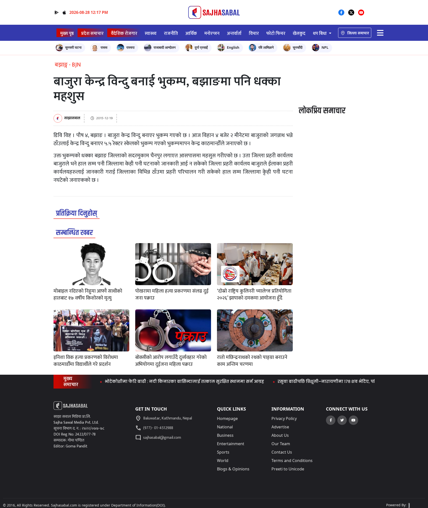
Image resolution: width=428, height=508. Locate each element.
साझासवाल (72, 118)
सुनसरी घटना (73, 47)
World (222, 460)
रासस (104, 47)
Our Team (280, 443)
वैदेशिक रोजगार (124, 33)
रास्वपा (130, 47)
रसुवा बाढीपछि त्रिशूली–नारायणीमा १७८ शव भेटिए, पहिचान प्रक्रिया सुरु (328, 381)
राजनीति (171, 33)
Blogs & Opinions (233, 469)
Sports (223, 452)
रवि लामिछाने (266, 47)
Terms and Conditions (292, 460)
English (233, 47)
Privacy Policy (284, 418)
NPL (324, 47)
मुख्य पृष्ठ (67, 33)
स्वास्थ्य (151, 33)
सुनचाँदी (297, 47)
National (225, 427)
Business (225, 435)
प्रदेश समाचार (92, 33)
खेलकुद (299, 33)
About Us (280, 435)
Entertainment (230, 443)
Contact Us (281, 452)
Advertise (280, 427)
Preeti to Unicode (287, 469)
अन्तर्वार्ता (234, 33)
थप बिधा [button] (320, 33)
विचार (254, 33)
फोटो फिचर (275, 33)
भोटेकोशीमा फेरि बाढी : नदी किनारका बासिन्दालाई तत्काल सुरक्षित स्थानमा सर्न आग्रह (170, 381)
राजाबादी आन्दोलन (165, 47)
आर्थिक (191, 33)
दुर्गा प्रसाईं (201, 47)
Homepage (227, 418)
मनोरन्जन (211, 33)
